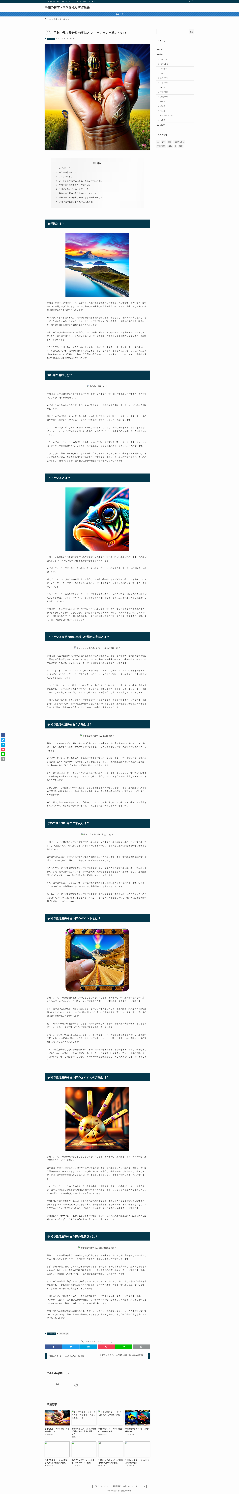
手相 (161, 54)
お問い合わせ (128, 1486)
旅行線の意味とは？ (68, 172)
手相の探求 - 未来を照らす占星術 (67, 7)
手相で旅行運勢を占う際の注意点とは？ (77, 202)
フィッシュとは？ (67, 176)
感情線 (162, 87)
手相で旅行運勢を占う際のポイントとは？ (78, 193)
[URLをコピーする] (141, 1346)
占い (161, 49)
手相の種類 (164, 92)
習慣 (180, 146)
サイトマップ (140, 1486)
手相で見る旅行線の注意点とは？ (74, 189)
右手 (163, 142)
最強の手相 (164, 97)
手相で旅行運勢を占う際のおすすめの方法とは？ (81, 197)
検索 (191, 32)
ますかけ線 (164, 64)
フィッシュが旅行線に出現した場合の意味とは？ (81, 181)
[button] (53, 1346)
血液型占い (163, 125)
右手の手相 (164, 78)
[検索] (192, 1)
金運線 (162, 120)
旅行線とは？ (65, 168)
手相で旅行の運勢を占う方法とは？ (75, 185)
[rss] (189, 1)
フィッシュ (51, 38)
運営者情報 (117, 1486)
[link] (76, 1385)
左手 (169, 142)
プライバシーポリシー (102, 1486)
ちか (58, 1384)
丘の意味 (163, 69)
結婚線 (162, 106)
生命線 (162, 101)
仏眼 (162, 73)
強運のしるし (64, 1334)
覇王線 (162, 111)
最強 (170, 146)
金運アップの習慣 (166, 115)
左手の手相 (164, 83)
